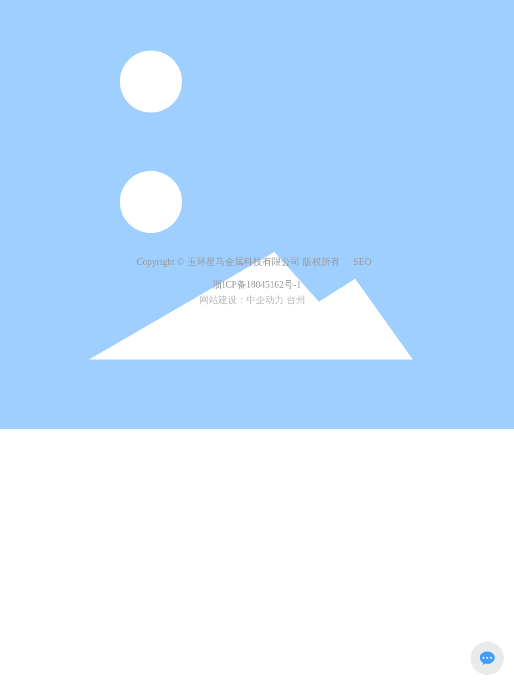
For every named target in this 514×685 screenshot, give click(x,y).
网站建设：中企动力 (241, 300)
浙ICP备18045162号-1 (257, 285)
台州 (295, 300)
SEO (362, 262)
